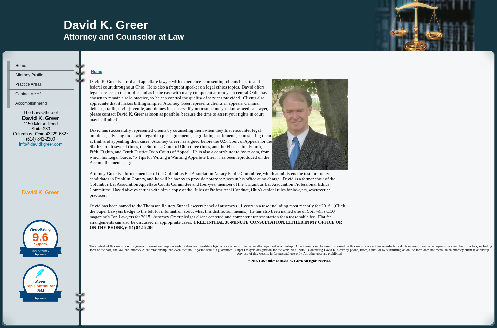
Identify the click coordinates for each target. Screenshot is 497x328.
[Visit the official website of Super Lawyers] (40, 206)
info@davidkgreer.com (41, 144)
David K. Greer (40, 192)
